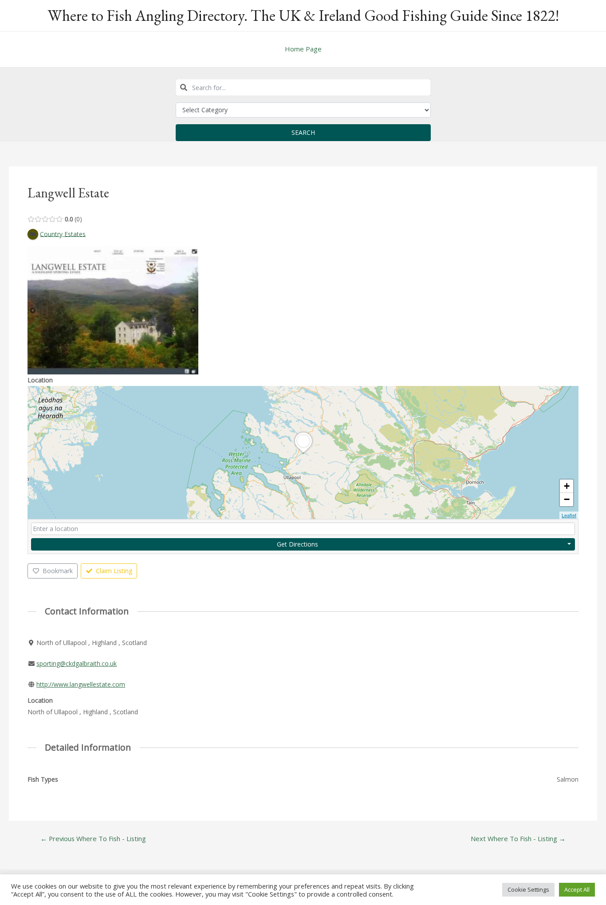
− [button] (567, 499)
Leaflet (569, 515)
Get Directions (297, 544)
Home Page (303, 48)
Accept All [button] (577, 889)
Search (303, 132)
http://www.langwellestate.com (80, 684)
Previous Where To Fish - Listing (93, 838)
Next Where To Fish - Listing (518, 838)
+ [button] (567, 486)
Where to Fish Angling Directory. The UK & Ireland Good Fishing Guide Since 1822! (303, 15)
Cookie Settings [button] (528, 889)
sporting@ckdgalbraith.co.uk (76, 663)
